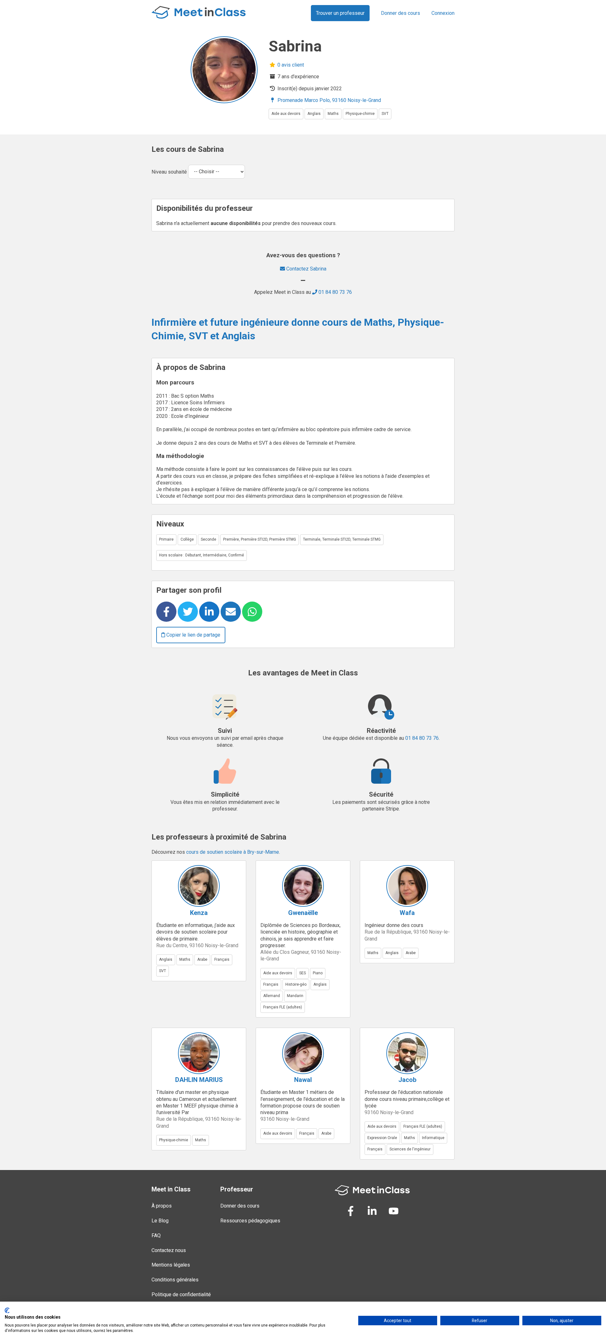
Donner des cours (400, 13)
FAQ (156, 1235)
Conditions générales (175, 1280)
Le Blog (160, 1221)
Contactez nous (169, 1250)
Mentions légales (171, 1265)
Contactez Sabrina (305, 269)
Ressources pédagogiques (250, 1221)
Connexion (442, 13)
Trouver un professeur (340, 13)
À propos (162, 1206)
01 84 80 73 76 (334, 292)
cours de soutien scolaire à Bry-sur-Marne (232, 852)
